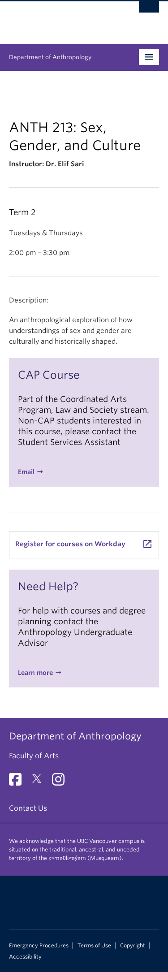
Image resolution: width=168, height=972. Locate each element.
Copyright (132, 945)
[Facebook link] (18, 782)
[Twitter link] (40, 782)
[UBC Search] (149, 11)
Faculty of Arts (34, 756)
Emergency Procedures (39, 945)
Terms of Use (94, 945)
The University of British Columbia (61, 18)
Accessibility (25, 957)
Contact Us (28, 808)
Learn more (35, 672)
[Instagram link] (61, 782)
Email (26, 471)
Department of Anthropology (50, 57)
